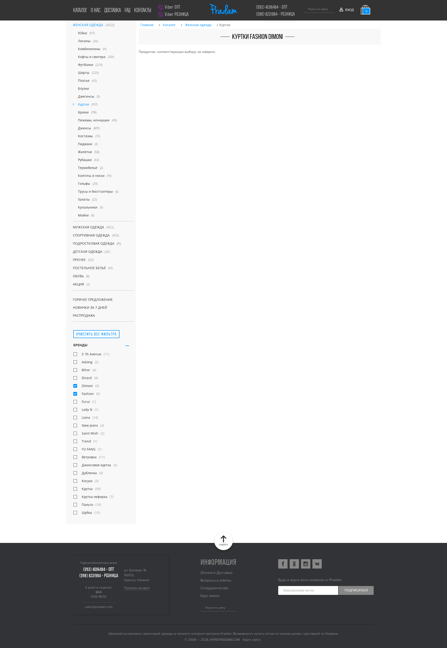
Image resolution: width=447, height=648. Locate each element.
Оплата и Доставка (216, 572)
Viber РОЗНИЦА (177, 14)
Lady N (87, 409)
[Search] (202, 607)
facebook (283, 564)
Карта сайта (251, 640)
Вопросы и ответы (215, 580)
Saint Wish (90, 433)
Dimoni (87, 386)
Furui (86, 401)
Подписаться (356, 590)
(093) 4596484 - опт (272, 7)
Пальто (87, 504)
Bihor (86, 370)
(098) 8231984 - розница (275, 14)
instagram (305, 564)
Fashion (88, 393)
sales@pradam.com (98, 607)
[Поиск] (305, 8)
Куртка (87, 489)
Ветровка (89, 457)
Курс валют (210, 595)
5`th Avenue (91, 354)
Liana (86, 417)
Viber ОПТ (172, 7)
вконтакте (317, 564)
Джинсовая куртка (96, 465)
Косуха (87, 481)
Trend (86, 441)
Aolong (87, 362)
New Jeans (90, 425)
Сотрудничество (214, 588)
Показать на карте (137, 588)
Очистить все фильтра (96, 334)
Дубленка (89, 473)
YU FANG (88, 449)
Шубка (87, 512)
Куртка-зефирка (94, 496)
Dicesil (87, 378)
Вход (349, 10)
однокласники (294, 564)
